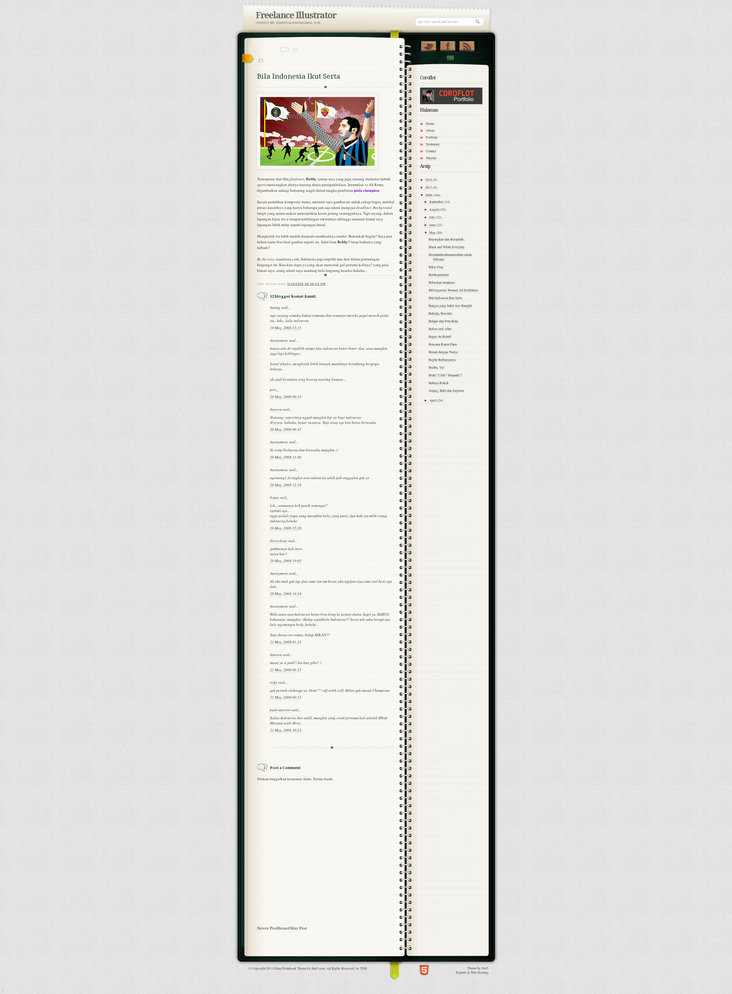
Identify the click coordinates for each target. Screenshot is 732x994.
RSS (466, 45)
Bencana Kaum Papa (443, 344)
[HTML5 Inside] (424, 969)
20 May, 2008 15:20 (285, 528)
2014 (429, 179)
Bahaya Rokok (439, 382)
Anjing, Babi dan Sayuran (446, 390)
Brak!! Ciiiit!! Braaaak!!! (445, 375)
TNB (363, 968)
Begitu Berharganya (442, 359)
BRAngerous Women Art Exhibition (453, 290)
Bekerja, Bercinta (440, 313)
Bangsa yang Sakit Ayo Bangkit (450, 305)
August (434, 209)
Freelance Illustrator (296, 15)
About (430, 130)
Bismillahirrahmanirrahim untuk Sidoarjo (450, 256)
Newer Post (267, 928)
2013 (429, 187)
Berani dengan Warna (443, 351)
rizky (273, 682)
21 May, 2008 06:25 (285, 669)
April (433, 400)
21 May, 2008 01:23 (285, 642)
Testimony (433, 144)
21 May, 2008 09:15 (285, 697)
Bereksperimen (439, 274)
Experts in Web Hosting (472, 972)
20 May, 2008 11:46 (285, 457)
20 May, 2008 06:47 (285, 429)
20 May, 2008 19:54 (285, 593)
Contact (450, 58)
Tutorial (431, 157)
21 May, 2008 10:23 (285, 730)
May (432, 232)
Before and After (440, 328)
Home (282, 928)
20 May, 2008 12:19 (285, 484)
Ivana (274, 497)
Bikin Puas (436, 266)
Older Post (297, 928)
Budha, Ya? (436, 367)
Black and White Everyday (447, 246)
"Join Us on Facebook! (447, 45)
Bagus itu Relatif (440, 336)
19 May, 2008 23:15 (285, 327)
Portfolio (432, 137)
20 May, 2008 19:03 (285, 560)
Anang (275, 307)
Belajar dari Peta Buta (443, 321)
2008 (429, 195)
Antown (276, 409)
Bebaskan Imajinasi (442, 282)
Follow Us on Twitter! (428, 45)
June (432, 224)
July (432, 217)
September (436, 201)
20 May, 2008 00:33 (285, 396)
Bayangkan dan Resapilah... (447, 239)
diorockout (278, 540)
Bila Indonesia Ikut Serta (445, 297)
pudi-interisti (280, 709)
